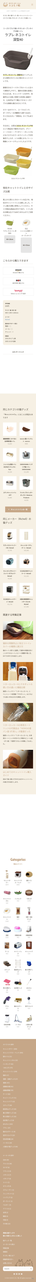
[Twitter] (16, 1274)
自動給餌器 (6, 1090)
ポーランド (6, 1201)
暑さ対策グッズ (8, 1113)
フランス (6, 1171)
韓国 (4, 1216)
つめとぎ (6, 1068)
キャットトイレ (8, 1071)
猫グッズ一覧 (7, 1240)
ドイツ (5, 1182)
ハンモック (6, 1064)
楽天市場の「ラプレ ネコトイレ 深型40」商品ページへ (18, 281)
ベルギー (6, 1205)
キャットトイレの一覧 (19, 509)
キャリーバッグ (8, 1098)
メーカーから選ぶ (9, 1244)
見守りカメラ (7, 1135)
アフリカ (6, 1209)
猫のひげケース (8, 1131)
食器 (4, 1083)
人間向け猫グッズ (9, 1146)
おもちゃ (6, 1124)
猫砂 (4, 1075)
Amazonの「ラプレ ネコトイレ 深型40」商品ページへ (18, 271)
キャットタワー (8, 1049)
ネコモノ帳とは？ (9, 1255)
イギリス (6, 1175)
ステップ (6, 1105)
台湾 (4, 1212)
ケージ (5, 1094)
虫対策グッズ (7, 1120)
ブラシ (5, 1128)
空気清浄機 (6, 1139)
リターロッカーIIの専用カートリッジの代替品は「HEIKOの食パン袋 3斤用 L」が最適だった (17, 728)
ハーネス (6, 1143)
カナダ (5, 1167)
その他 (5, 1224)
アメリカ (6, 1163)
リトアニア (6, 1197)
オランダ (6, 1186)
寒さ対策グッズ (8, 1116)
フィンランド (7, 1194)
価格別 (5, 1252)
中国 (4, 1220)
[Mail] (21, 1274)
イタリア (6, 1178)
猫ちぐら (6, 1056)
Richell (7, 319)
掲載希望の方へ (8, 1259)
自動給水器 (6, 1086)
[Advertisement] (18, 374)
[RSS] (19, 1274)
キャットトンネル (9, 1060)
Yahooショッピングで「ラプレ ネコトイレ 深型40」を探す (18, 291)
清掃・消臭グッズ (9, 1079)
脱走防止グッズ (8, 1109)
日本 (4, 1160)
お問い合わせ (7, 1263)
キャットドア (7, 1101)
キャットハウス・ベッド (11, 1053)
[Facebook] (14, 1274)
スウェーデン (7, 1190)
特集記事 (6, 1248)
